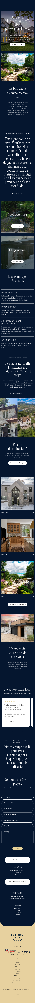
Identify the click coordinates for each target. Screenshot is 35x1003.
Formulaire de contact (17, 983)
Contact (18, 973)
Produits (17, 969)
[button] (32, 31)
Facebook (17, 912)
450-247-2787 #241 (17, 896)
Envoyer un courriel (17, 980)
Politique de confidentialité (17, 992)
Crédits (17, 994)
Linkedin (17, 910)
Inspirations (17, 971)
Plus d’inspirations (16, 393)
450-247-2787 (17, 978)
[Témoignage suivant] (22, 731)
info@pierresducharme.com (17, 898)
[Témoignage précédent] (12, 731)
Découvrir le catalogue (17, 463)
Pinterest (17, 914)
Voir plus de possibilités (17, 604)
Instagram (17, 908)
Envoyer (18, 848)
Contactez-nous (17, 44)
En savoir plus (17, 226)
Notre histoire (16, 193)
